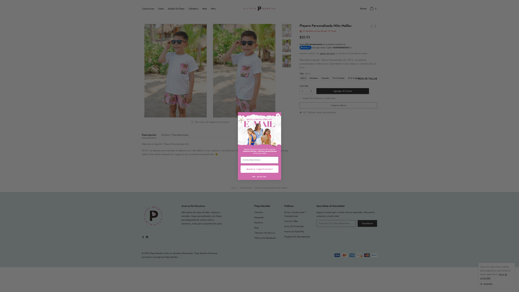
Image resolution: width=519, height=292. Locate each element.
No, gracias (259, 176)
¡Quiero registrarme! (259, 169)
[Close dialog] (278, 115)
